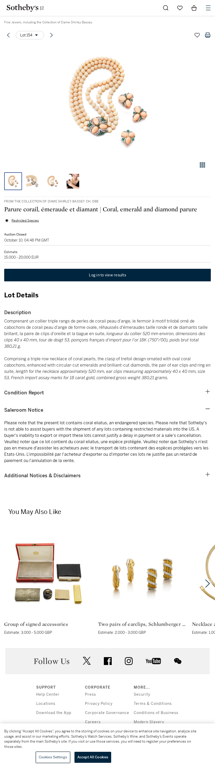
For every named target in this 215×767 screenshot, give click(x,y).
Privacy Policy (98, 703)
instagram (129, 661)
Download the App (53, 713)
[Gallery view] (202, 165)
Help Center (48, 694)
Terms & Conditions (153, 703)
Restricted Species (25, 220)
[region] (107, 745)
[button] (107, 101)
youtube (153, 661)
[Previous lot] (8, 35)
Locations (45, 703)
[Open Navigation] (208, 8)
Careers (93, 722)
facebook (108, 661)
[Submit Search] (165, 7)
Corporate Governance (107, 713)
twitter (87, 661)
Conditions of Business (156, 713)
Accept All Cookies (92, 757)
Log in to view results (107, 275)
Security (142, 694)
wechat (177, 661)
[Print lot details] (207, 35)
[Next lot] (51, 35)
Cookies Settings (53, 757)
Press (90, 694)
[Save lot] (197, 35)
